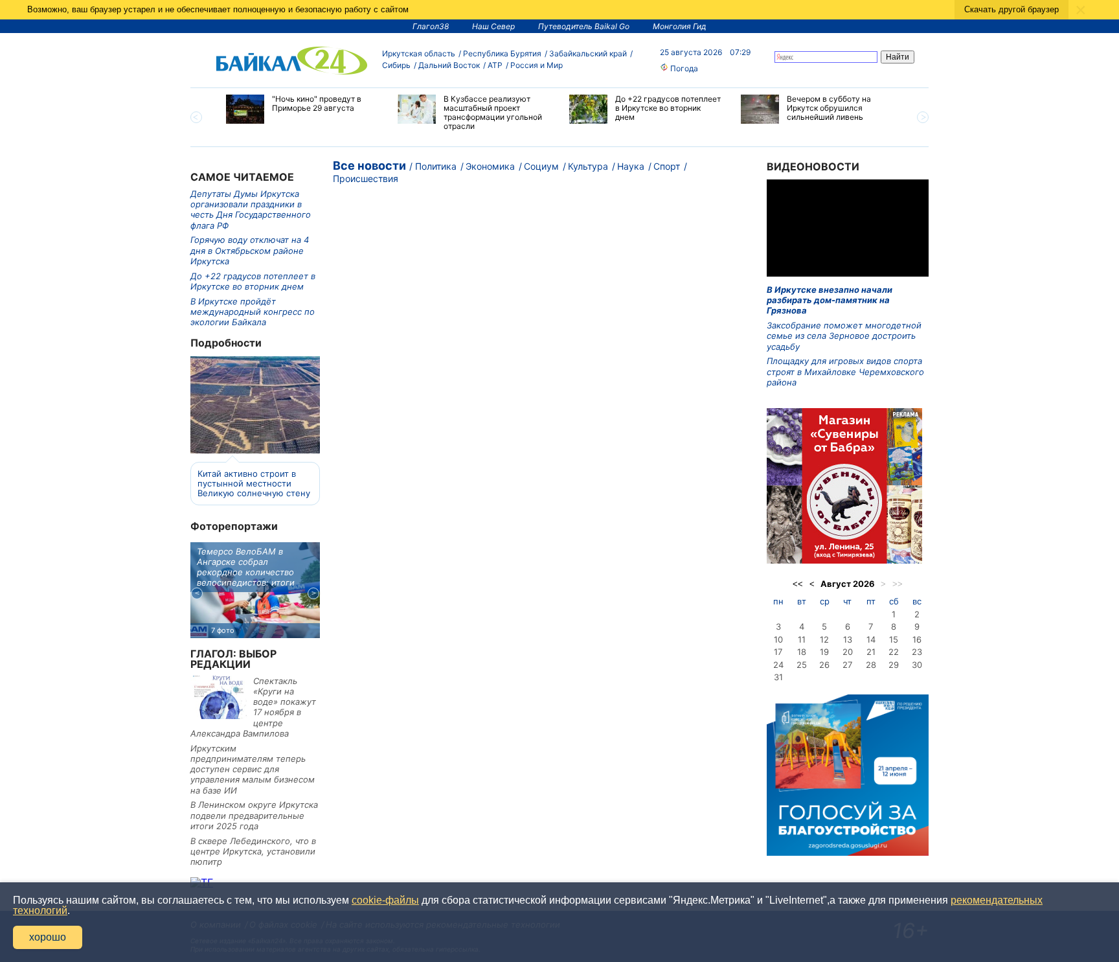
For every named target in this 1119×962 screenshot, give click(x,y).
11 (802, 639)
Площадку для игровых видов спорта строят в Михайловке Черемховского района (845, 371)
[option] (302, 109)
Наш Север (493, 26)
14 (871, 639)
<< (798, 584)
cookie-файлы (385, 900)
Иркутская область (418, 53)
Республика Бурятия (502, 53)
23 (917, 652)
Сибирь (396, 65)
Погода (683, 68)
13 (847, 639)
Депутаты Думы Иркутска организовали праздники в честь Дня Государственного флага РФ (250, 210)
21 (871, 652)
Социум (541, 166)
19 (824, 652)
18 (801, 652)
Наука (630, 166)
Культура (588, 166)
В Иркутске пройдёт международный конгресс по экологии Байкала (252, 312)
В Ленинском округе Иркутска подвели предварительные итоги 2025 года (254, 815)
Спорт (666, 166)
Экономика (490, 166)
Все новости (369, 165)
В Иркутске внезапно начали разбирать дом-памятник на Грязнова (829, 300)
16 (916, 639)
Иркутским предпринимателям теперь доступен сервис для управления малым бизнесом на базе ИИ (252, 769)
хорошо (47, 937)
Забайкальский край (588, 53)
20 (847, 652)
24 (778, 664)
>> (897, 584)
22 (893, 652)
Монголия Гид (679, 26)
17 (778, 652)
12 (824, 639)
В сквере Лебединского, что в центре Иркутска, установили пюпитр (253, 851)
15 (893, 639)
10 (778, 639)
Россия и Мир (536, 65)
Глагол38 (431, 26)
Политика (436, 166)
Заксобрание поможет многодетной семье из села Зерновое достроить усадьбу (844, 336)
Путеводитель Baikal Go (583, 26)
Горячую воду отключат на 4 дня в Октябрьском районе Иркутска (249, 250)
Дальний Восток (449, 65)
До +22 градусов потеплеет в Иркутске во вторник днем (252, 281)
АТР (495, 65)
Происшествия (365, 178)
